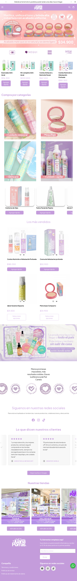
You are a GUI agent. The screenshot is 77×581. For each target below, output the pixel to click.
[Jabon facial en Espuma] (22, 289)
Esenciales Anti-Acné (7, 74)
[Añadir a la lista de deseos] (7, 68)
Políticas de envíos (7, 571)
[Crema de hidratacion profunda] (55, 242)
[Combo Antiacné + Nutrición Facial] (46, 65)
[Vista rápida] (10, 68)
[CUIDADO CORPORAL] (20, 119)
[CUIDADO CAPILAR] (57, 161)
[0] (73, 7)
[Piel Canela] (38, 7)
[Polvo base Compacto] (55, 289)
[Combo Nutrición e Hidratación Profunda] (66, 65)
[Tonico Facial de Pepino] (50, 196)
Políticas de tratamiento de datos (13, 574)
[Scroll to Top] (73, 571)
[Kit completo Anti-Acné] (27, 65)
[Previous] (6, 2)
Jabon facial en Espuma (15, 306)
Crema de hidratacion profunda (51, 259)
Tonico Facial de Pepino (44, 208)
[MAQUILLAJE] (57, 119)
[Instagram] (38, 420)
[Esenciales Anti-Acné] (8, 65)
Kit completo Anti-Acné (27, 74)
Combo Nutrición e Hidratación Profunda (65, 75)
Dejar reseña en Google (38, 473)
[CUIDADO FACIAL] (20, 161)
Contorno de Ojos (11, 208)
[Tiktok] (43, 420)
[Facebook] (33, 420)
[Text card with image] (15, 506)
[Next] (71, 2)
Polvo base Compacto (48, 306)
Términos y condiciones (9, 567)
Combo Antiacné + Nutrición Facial (46, 74)
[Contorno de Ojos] (19, 196)
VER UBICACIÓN (16, 529)
